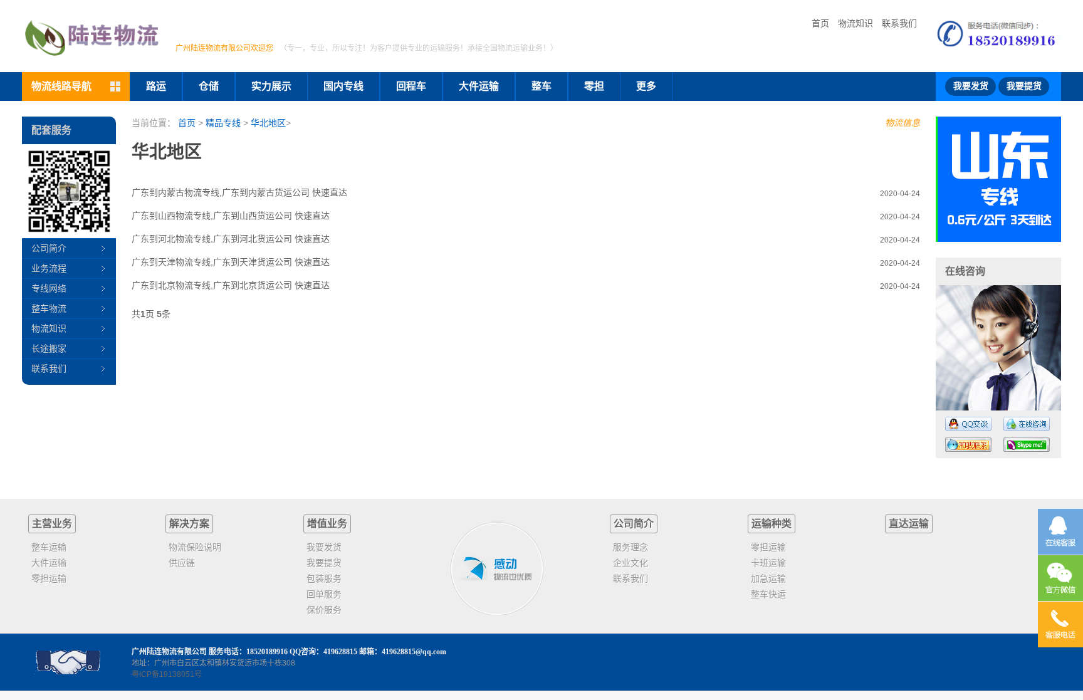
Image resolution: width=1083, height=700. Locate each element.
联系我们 (899, 23)
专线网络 (48, 288)
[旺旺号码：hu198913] (968, 444)
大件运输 (479, 86)
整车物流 (48, 308)
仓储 (209, 86)
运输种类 (771, 523)
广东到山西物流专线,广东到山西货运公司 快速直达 (231, 216)
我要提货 (1024, 86)
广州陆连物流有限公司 (169, 651)
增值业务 (327, 523)
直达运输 (909, 523)
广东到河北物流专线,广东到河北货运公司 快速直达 (231, 239)
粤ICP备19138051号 (167, 674)
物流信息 (902, 123)
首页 (820, 23)
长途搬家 (48, 348)
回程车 (411, 86)
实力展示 (271, 86)
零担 (594, 86)
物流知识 (855, 23)
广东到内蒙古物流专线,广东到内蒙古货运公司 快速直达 (239, 192)
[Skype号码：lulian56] (1026, 444)
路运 (156, 86)
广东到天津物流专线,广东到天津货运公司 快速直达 (231, 262)
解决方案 (189, 523)
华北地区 (268, 123)
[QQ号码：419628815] (968, 424)
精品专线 (223, 123)
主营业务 (52, 523)
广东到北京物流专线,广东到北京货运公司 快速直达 (231, 285)
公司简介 (48, 248)
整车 (541, 86)
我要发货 (970, 86)
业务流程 (48, 268)
